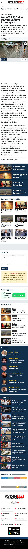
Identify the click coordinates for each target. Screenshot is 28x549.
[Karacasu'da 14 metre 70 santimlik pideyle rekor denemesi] (21, 232)
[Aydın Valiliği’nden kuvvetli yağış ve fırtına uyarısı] (14, 49)
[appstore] (14, 529)
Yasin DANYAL (12, 380)
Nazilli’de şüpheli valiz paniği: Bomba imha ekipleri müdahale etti (19, 312)
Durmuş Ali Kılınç (14, 358)
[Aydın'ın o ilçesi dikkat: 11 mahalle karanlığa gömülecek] (7, 205)
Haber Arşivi (19, 524)
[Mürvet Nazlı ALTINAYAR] (4, 375)
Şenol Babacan (13, 366)
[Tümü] (26, 304)
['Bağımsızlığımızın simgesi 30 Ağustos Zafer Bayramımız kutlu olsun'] (7, 232)
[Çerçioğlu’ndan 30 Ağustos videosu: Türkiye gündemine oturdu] (7, 218)
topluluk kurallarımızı (15, 273)
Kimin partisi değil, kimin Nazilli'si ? (15, 376)
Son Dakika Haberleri (8, 524)
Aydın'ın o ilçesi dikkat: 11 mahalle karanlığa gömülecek (7, 211)
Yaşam (22, 9)
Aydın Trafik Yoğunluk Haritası (21, 514)
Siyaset (3, 9)
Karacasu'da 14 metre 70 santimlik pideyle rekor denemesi (20, 238)
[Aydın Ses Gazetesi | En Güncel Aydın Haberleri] (16, 2)
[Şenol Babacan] (4, 367)
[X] (12, 503)
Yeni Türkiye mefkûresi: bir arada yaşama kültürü (17, 390)
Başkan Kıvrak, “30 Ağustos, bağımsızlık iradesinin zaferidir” (20, 211)
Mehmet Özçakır (13, 352)
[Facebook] (10, 503)
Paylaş (4, 59)
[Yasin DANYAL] (4, 382)
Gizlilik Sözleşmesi (19, 544)
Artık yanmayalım (13, 368)
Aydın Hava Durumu (21, 508)
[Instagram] (15, 503)
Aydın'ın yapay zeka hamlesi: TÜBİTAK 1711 (16, 383)
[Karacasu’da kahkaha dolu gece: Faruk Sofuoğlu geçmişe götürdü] (21, 218)
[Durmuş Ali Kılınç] (4, 360)
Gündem (10, 9)
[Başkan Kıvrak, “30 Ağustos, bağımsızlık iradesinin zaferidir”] (21, 205)
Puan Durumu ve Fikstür (6, 519)
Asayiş (16, 9)
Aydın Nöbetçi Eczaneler (5, 509)
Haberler (3, 14)
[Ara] (2, 6)
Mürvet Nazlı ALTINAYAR (16, 373)
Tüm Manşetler (20, 518)
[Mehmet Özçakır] (4, 353)
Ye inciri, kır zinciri (13, 354)
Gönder (4, 268)
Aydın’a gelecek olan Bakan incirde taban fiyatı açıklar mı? (17, 361)
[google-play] (14, 533)
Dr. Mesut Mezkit (14, 387)
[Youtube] (18, 503)
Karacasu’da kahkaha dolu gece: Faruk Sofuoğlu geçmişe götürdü (19, 342)
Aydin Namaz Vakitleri (5, 514)
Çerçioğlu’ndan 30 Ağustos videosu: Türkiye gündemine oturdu (19, 334)
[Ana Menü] (1, 2)
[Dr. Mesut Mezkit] (4, 389)
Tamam (14, 547)
